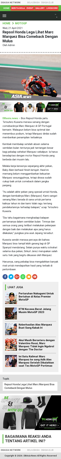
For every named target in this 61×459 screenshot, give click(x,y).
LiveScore (52, 8)
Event (30, 8)
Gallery (40, 8)
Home (6, 8)
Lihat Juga (15, 287)
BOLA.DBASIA (33, 2)
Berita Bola (18, 8)
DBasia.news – (12, 118)
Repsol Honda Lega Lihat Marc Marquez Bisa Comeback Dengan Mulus (29, 386)
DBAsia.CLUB (47, 2)
